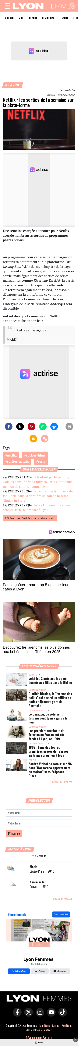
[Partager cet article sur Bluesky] (54, 426)
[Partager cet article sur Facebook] (8, 426)
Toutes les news (59, 781)
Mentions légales (49, 1025)
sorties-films (36, 455)
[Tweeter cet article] (20, 426)
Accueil (9, 18)
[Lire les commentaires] (44, 438)
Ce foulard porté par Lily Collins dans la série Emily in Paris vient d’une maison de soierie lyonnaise (38, 482)
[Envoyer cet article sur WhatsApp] (43, 426)
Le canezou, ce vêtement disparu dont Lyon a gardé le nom (48, 718)
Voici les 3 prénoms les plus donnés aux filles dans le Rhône (50, 680)
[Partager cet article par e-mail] (33, 438)
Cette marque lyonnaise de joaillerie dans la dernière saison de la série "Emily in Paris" (38, 496)
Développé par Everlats (39, 1037)
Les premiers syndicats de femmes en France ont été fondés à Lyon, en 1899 (47, 734)
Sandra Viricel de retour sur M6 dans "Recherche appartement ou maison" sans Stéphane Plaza (50, 769)
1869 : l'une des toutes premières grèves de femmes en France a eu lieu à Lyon (48, 751)
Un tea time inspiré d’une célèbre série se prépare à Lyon (36, 507)
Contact (47, 1030)
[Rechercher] (71, 5)
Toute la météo (60, 899)
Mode (22, 18)
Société (33, 675)
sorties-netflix (18, 461)
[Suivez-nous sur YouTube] (50, 1015)
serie (41, 461)
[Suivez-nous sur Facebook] (39, 943)
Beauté (33, 18)
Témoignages (49, 18)
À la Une (12, 85)
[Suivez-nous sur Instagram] (39, 1015)
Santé (65, 18)
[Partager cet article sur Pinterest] (31, 426)
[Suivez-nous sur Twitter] (27, 1015)
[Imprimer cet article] (69, 426)
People (32, 760)
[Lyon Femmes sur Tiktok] (61, 1015)
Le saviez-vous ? (37, 690)
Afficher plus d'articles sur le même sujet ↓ (30, 518)
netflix (12, 455)
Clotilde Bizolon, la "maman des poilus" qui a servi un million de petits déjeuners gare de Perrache (50, 699)
